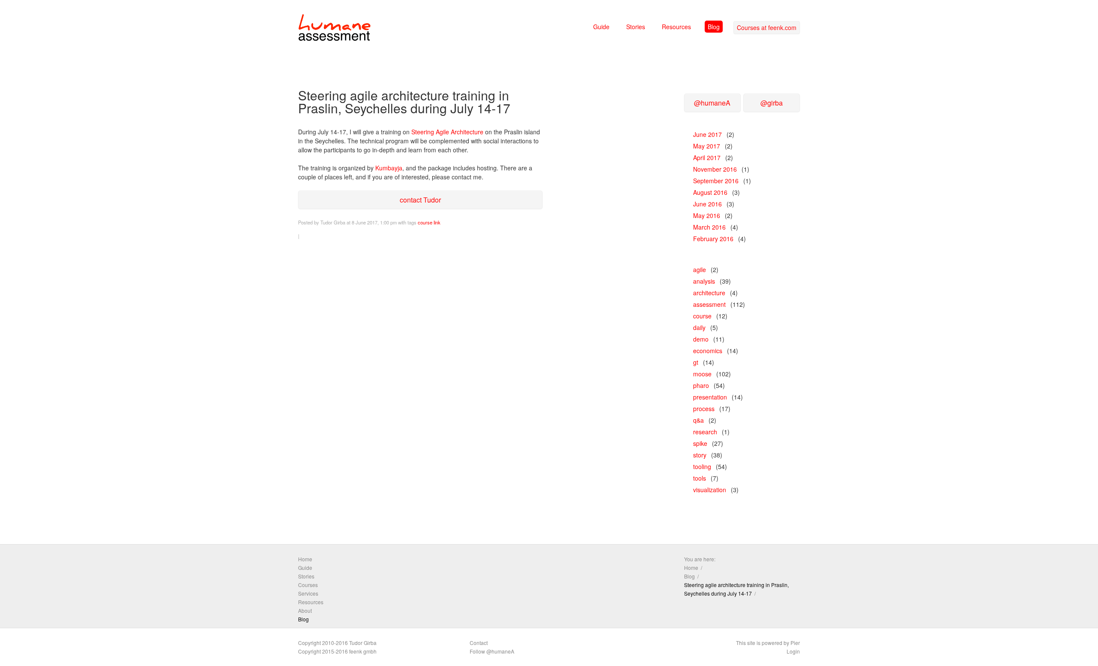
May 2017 (706, 146)
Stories (635, 26)
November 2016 (715, 169)
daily (699, 327)
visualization (709, 489)
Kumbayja (388, 167)
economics (707, 350)
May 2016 (706, 215)
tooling (702, 466)
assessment (709, 304)
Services (308, 593)
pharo (701, 385)
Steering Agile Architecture (447, 131)
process (704, 408)
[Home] (334, 29)
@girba (771, 103)
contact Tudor (420, 200)
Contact (479, 642)
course (425, 222)
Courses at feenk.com (766, 27)
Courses (308, 584)
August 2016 (710, 192)
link (437, 222)
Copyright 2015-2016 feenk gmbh (337, 651)
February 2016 (713, 238)
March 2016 (709, 227)
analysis (704, 281)
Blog (714, 26)
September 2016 (716, 180)
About (305, 610)
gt (695, 362)
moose (702, 373)
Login (793, 651)
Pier (795, 642)
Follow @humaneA (492, 651)
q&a (698, 420)
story (699, 455)
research (705, 431)
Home (305, 559)
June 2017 (707, 134)
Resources (676, 26)
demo (701, 339)
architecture (709, 292)
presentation (710, 397)
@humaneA (712, 103)
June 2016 (707, 204)
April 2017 (707, 157)
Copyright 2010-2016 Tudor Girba (337, 642)
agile (699, 269)
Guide (601, 26)
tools (699, 478)
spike (700, 443)
